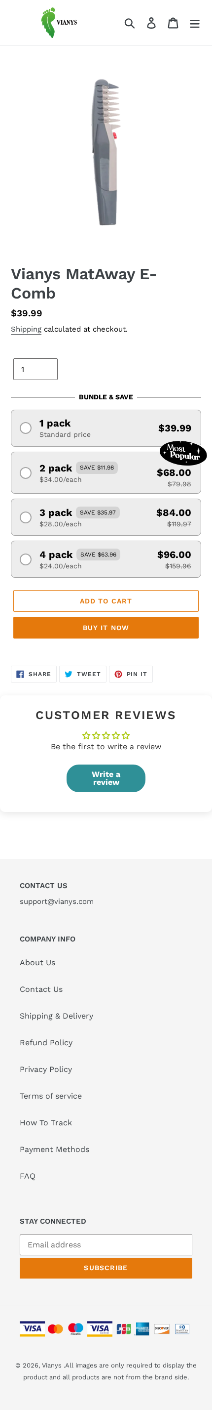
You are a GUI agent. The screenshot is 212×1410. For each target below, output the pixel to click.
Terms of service (51, 1096)
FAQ (27, 1176)
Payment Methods (54, 1149)
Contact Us (41, 989)
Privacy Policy (46, 1069)
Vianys (52, 1365)
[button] (106, 428)
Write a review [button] (106, 778)
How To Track (46, 1122)
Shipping (26, 329)
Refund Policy (46, 1042)
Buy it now (106, 628)
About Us (37, 962)
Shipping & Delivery (56, 1016)
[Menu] (195, 23)
